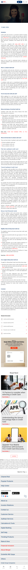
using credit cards (19, 44)
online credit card (10, 206)
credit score (5, 37)
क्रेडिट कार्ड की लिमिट (10, 255)
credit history (14, 248)
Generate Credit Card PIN (8, 322)
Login (20, 1)
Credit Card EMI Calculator (8, 319)
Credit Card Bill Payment (8, 326)
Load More (14, 456)
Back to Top (21, 472)
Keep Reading (5, 397)
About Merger (5, 550)
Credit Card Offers (7, 333)
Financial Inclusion (7, 546)
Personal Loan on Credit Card (9, 329)
